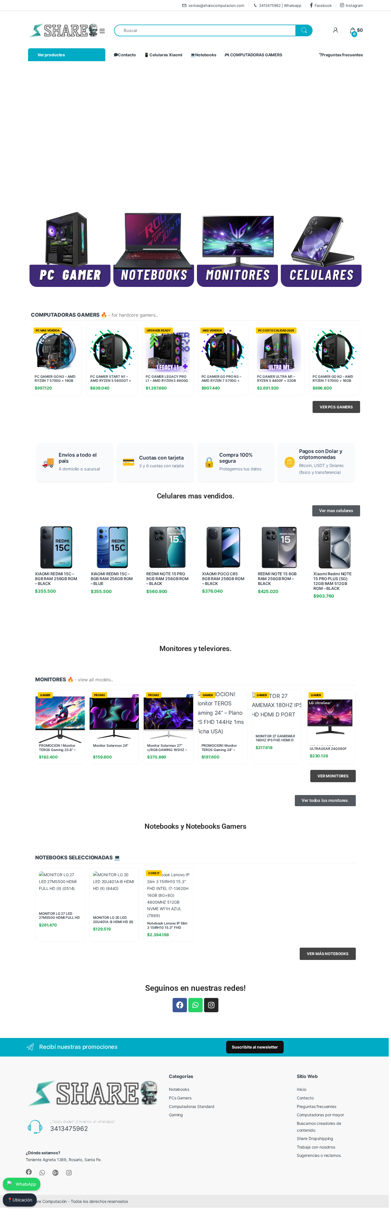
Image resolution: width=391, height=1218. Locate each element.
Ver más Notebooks (328, 953)
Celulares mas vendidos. (195, 496)
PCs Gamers (180, 1097)
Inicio (301, 1089)
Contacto (127, 54)
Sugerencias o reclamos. (319, 1155)
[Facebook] (180, 1005)
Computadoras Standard (191, 1106)
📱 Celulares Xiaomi (163, 54)
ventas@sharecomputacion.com (216, 5)
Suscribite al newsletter (255, 1047)
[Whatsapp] (195, 1005)
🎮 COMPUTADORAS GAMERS (253, 54)
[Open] (102, 30)
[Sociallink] (29, 1172)
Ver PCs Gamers (336, 407)
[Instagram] (211, 1005)
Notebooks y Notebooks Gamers (195, 826)
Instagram (354, 5)
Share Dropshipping (315, 1138)
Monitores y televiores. (195, 648)
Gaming (176, 1114)
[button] (19, 132)
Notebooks (179, 1089)
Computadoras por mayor (320, 1114)
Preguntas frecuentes (342, 54)
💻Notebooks (203, 54)
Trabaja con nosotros (316, 1147)
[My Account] (335, 30)
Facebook (323, 5)
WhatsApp (26, 1184)
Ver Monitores (333, 776)
